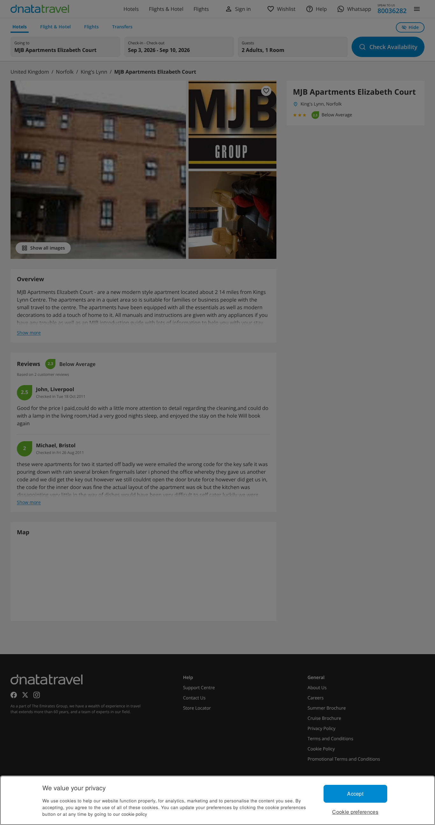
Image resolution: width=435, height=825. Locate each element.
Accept (355, 793)
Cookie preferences (355, 811)
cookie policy (134, 814)
